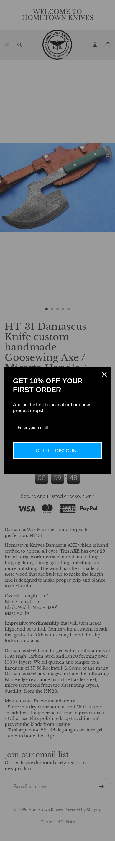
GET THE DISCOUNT (57, 450)
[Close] (104, 374)
